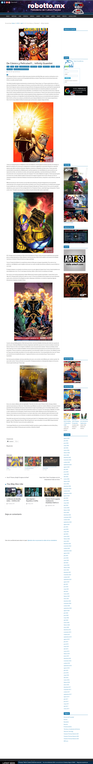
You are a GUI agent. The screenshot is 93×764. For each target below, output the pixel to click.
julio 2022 (66, 555)
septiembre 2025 (68, 464)
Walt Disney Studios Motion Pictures (21, 69)
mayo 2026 (66, 445)
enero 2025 (66, 483)
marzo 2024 (66, 507)
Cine (20, 16)
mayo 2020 (66, 617)
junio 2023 (66, 529)
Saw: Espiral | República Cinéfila (32, 500)
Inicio (7, 16)
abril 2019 (66, 648)
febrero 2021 (67, 596)
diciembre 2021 (67, 572)
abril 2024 (66, 505)
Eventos (25, 16)
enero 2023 (66, 541)
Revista (64, 16)
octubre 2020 (67, 605)
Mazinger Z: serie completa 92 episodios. (75, 421)
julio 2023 (66, 526)
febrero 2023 (67, 538)
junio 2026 (66, 443)
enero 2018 (66, 684)
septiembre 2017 (68, 694)
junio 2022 (66, 558)
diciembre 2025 (67, 457)
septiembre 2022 (68, 550)
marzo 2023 (66, 536)
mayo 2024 (66, 503)
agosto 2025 (66, 467)
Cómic (47, 16)
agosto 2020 (66, 610)
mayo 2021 (66, 589)
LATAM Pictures (34, 66)
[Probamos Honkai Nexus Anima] (76, 188)
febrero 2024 (67, 510)
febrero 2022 (67, 567)
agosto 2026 (66, 438)
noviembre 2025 (67, 459)
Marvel (40, 66)
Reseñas (57, 66)
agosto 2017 (66, 696)
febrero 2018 (67, 682)
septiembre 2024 (68, 493)
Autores (65, 719)
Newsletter (66, 722)
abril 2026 (66, 448)
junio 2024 (66, 500)
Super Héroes (9, 69)
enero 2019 (66, 656)
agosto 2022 (66, 553)
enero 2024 (66, 512)
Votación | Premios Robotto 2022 (71, 736)
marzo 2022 (66, 565)
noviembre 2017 (67, 689)
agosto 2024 (66, 495)
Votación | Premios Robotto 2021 (71, 733)
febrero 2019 (67, 653)
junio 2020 (66, 615)
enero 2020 (66, 627)
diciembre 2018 (67, 658)
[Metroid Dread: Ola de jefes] (76, 236)
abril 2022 (66, 562)
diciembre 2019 (67, 629)
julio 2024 (66, 498)
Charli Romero (17, 71)
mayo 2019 (66, 646)
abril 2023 (66, 534)
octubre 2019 (67, 634)
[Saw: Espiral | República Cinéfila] (33, 488)
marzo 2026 (66, 450)
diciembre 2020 (67, 601)
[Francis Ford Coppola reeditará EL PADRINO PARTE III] (53, 488)
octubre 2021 (67, 577)
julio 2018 (66, 670)
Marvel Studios (46, 66)
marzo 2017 (66, 708)
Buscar (67, 78)
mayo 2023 (66, 531)
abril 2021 (66, 591)
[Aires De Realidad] (76, 174)
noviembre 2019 (67, 632)
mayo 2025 (66, 474)
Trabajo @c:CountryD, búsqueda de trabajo (71, 81)
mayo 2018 (66, 675)
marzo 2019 (66, 651)
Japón (53, 16)
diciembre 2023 (67, 514)
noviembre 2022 (67, 546)
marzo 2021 (66, 593)
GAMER (38, 16)
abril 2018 (66, 677)
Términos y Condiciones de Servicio (72, 729)
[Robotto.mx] (46, 1)
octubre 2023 (67, 519)
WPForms (66, 741)
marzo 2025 (66, 479)
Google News (72, 16)
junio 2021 (66, 586)
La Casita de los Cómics (24, 66)
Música (32, 16)
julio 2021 (66, 584)
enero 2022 (66, 570)
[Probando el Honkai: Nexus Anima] (76, 201)
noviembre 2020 (67, 603)
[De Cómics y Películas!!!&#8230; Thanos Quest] (15, 461)
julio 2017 (66, 699)
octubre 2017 (67, 692)
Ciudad (12, 66)
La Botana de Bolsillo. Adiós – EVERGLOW (14, 500)
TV (43, 16)
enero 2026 (66, 455)
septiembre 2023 (68, 522)
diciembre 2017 (67, 687)
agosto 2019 (66, 639)
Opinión (52, 66)
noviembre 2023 (67, 517)
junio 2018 (66, 672)
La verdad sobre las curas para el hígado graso (84, 421)
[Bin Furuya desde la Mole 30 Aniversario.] (76, 215)
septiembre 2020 (68, 608)
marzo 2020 (66, 622)
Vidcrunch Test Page (68, 731)
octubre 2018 (67, 663)
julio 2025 (66, 469)
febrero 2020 (67, 625)
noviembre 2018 (67, 660)
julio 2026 (66, 440)
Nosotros (66, 724)
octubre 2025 (67, 462)
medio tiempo (67, 72)
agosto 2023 (66, 524)
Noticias (14, 16)
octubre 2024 (67, 491)
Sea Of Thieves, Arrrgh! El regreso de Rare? (18, 477)
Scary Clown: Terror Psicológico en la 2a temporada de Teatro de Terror (49, 478)
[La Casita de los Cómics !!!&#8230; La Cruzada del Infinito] (33, 461)
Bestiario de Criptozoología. (76, 298)
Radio (58, 16)
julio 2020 (66, 613)
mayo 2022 (66, 560)
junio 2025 (66, 471)
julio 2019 (66, 641)
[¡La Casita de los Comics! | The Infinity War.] (51, 461)
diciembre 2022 (67, 543)
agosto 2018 (66, 668)
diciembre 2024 (67, 486)
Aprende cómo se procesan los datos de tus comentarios (42, 540)
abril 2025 (66, 476)
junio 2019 (66, 644)
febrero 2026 (67, 452)
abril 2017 (66, 706)
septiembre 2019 (68, 637)
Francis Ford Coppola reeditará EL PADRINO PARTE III (53, 501)
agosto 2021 (66, 581)
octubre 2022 (67, 548)
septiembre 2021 (68, 579)
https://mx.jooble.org (78, 61)
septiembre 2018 (68, 665)
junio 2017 (66, 701)
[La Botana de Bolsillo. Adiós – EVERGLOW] (13, 488)
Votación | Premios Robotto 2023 (71, 738)
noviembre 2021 (67, 574)
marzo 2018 (66, 680)
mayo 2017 (66, 703)
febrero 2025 (67, 481)
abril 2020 (66, 620)
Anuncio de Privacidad (69, 717)
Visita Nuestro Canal (68, 222)
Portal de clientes (68, 726)
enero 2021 (66, 598)
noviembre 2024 (67, 488)
